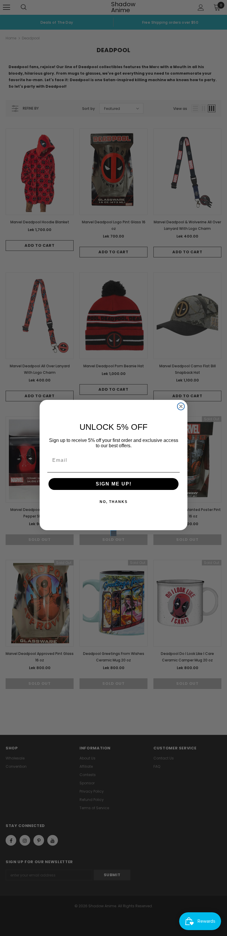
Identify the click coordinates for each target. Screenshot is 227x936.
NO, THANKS (114, 502)
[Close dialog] (180, 406)
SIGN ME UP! (114, 483)
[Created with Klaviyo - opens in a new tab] (113, 533)
